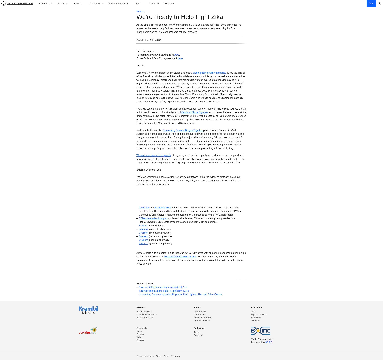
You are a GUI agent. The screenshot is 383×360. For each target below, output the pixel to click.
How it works (200, 311)
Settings (255, 320)
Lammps (143, 229)
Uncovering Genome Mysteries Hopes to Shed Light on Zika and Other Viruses (180, 294)
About (61, 3)
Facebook (198, 335)
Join (253, 311)
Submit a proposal (145, 317)
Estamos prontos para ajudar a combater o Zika (164, 291)
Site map (175, 356)
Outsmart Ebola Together (194, 112)
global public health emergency (209, 72)
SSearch (143, 243)
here (176, 54)
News (76, 3)
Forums (140, 334)
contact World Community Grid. (180, 256)
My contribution (117, 3)
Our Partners (200, 314)
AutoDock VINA (162, 207)
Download (256, 317)
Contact (140, 340)
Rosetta (143, 225)
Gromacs (143, 236)
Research (44, 3)
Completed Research (146, 314)
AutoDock (144, 207)
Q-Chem (143, 240)
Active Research (144, 311)
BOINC (268, 342)
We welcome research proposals (153, 155)
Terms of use (162, 356)
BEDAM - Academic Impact (153, 218)
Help (138, 337)
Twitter (197, 332)
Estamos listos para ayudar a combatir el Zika (163, 287)
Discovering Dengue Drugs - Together (183, 130)
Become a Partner (203, 317)
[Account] (379, 3)
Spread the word (202, 320)
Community (94, 3)
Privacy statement (145, 356)
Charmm (143, 232)
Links (136, 3)
